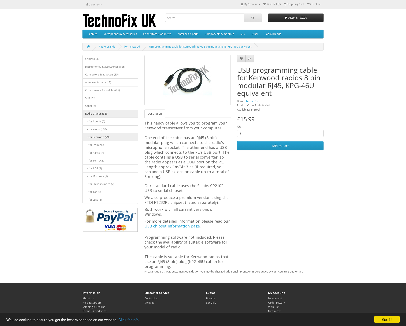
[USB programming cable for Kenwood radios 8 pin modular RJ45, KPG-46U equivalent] (187, 80)
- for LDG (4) (93, 199)
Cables (93, 34)
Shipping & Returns (93, 307)
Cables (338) (92, 59)
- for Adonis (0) (95, 121)
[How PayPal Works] (110, 220)
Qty (239, 126)
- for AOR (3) (93, 168)
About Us (88, 298)
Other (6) (90, 106)
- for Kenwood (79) (97, 137)
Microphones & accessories (120, 34)
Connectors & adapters (157, 34)
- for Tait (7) (93, 192)
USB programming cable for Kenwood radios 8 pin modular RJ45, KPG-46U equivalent (200, 46)
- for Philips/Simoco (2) (99, 184)
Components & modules (219, 34)
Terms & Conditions (94, 311)
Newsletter (274, 311)
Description (155, 113)
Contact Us (151, 298)
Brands (210, 298)
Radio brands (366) (96, 113)
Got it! (387, 319)
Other (254, 34)
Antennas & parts (188, 34)
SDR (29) (90, 98)
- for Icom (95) (94, 145)
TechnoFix (252, 101)
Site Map (149, 302)
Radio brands (273, 34)
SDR (242, 34)
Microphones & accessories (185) (105, 66)
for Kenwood (132, 46)
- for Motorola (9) (96, 176)
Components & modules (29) (102, 90)
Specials (211, 302)
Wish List (273, 307)
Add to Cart (280, 146)
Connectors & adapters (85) (101, 74)
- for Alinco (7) (94, 153)
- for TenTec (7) (95, 160)
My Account (275, 298)
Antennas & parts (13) (98, 82)
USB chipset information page (172, 226)
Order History (276, 302)
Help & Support (91, 302)
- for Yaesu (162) (96, 129)
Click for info (128, 319)
